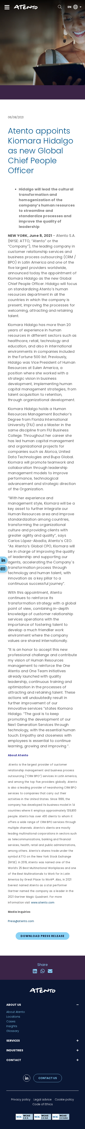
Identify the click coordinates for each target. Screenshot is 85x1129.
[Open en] (80, 7)
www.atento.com (43, 902)
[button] (35, 971)
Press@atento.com (21, 921)
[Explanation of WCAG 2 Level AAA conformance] (60, 1119)
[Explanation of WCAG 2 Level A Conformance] (25, 1119)
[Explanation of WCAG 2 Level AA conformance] (43, 1119)
